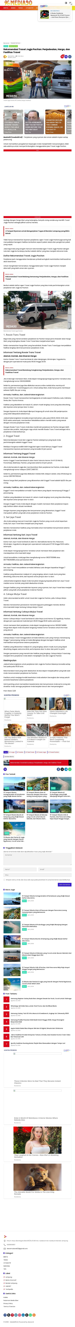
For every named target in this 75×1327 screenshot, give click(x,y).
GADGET (8, 1286)
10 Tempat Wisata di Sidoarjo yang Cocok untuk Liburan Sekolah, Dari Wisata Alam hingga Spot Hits (37, 817)
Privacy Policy (8, 1303)
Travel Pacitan (54, 752)
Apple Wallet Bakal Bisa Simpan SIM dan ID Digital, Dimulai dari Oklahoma (37, 1028)
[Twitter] (62, 769)
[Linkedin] (23, 1315)
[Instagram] (19, 1315)
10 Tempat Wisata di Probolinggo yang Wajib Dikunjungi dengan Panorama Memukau (60, 794)
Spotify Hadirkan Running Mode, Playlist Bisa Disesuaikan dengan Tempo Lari (38, 1043)
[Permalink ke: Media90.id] (6, 56)
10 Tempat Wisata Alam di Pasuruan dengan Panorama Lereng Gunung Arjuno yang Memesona (37, 794)
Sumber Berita (9, 757)
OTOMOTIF (7, 1263)
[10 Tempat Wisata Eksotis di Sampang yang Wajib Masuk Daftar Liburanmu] (14, 806)
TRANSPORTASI (13, 46)
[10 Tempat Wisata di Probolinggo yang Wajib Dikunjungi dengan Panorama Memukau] (60, 784)
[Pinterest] (12, 1315)
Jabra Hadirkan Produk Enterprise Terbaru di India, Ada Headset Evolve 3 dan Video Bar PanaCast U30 (40, 1036)
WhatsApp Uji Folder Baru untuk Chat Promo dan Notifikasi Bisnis (34, 1006)
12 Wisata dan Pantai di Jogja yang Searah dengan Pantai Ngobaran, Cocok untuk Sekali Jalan (14, 839)
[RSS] (34, 1315)
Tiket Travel (30, 752)
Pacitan (20, 752)
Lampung (9, 1277)
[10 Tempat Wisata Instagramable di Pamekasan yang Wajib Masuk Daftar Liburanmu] (14, 784)
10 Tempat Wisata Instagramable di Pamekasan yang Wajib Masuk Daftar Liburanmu (14, 794)
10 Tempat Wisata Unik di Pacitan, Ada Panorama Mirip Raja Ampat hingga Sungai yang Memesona (60, 817)
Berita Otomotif (11, 1280)
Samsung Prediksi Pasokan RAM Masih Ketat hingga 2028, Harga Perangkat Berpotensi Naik (37, 1021)
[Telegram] (66, 769)
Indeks (6, 1297)
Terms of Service (9, 1306)
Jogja (13, 752)
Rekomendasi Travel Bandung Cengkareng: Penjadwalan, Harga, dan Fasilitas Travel (34, 371)
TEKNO (6, 1260)
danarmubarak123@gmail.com (17, 1249)
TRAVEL (6, 46)
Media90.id (11, 56)
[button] (66, 3)
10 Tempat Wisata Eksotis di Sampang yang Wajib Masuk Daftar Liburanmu (14, 817)
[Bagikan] (69, 56)
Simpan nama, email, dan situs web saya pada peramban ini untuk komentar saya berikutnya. (38, 880)
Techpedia (9, 1289)
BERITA (6, 1257)
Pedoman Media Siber (11, 1300)
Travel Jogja (42, 752)
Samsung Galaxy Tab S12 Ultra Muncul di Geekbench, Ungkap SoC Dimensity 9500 (40, 1013)
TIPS (5, 1269)
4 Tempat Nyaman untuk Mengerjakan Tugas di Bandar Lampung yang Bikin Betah (37, 232)
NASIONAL (7, 1266)
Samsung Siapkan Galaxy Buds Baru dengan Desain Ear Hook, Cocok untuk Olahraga (41, 999)
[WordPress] (15, 1315)
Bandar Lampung (11, 1283)
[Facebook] (58, 769)
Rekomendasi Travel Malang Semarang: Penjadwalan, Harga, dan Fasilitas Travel (36, 278)
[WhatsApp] (69, 769)
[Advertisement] (39, 26)
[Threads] (26, 1315)
